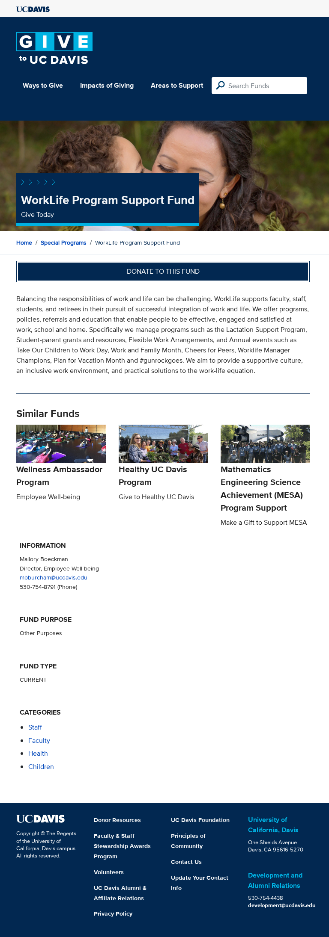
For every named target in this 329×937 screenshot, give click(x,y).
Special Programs (64, 242)
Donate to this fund (163, 271)
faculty (39, 740)
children (41, 766)
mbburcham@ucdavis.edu (53, 577)
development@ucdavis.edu (282, 905)
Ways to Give (43, 85)
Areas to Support (177, 85)
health (38, 753)
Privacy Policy (113, 913)
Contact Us (186, 861)
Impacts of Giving (107, 85)
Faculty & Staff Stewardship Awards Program (122, 845)
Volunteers (109, 872)
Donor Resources (117, 820)
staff (35, 727)
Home (24, 242)
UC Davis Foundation (200, 820)
